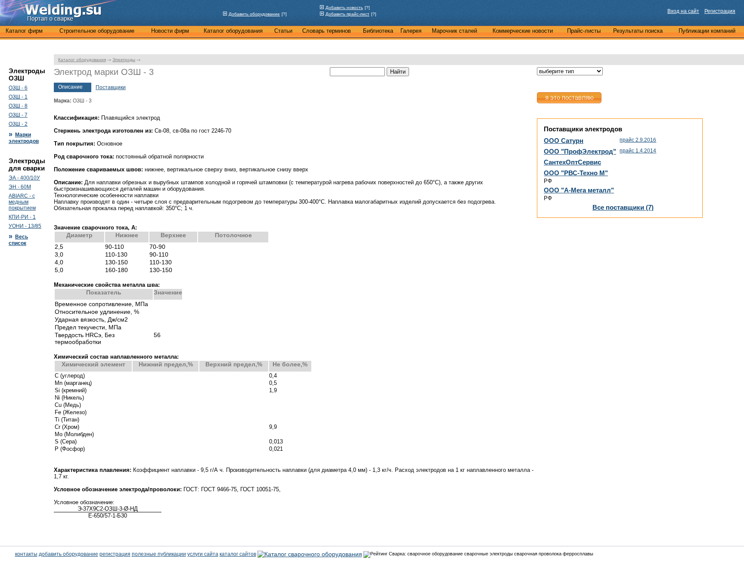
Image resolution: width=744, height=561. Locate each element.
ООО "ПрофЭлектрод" (580, 151)
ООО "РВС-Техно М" (576, 173)
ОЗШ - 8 (18, 106)
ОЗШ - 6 (18, 88)
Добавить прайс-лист (347, 14)
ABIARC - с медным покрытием (22, 202)
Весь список (18, 240)
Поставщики (111, 87)
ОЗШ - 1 (18, 97)
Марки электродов (24, 138)
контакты (26, 554)
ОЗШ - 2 (18, 124)
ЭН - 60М (20, 187)
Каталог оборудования (82, 59)
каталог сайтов (238, 554)
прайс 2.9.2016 (638, 140)
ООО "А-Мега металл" (579, 190)
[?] (284, 14)
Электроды (123, 59)
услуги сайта (202, 554)
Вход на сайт (683, 11)
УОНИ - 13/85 (25, 226)
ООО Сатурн (563, 140)
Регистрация (719, 11)
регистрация (114, 554)
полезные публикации (159, 554)
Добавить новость (344, 7)
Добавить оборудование (254, 14)
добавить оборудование (68, 554)
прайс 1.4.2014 (638, 151)
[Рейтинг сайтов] (309, 553)
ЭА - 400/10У (24, 178)
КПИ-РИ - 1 (22, 217)
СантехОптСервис (572, 162)
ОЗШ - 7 (18, 115)
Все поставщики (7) (623, 207)
